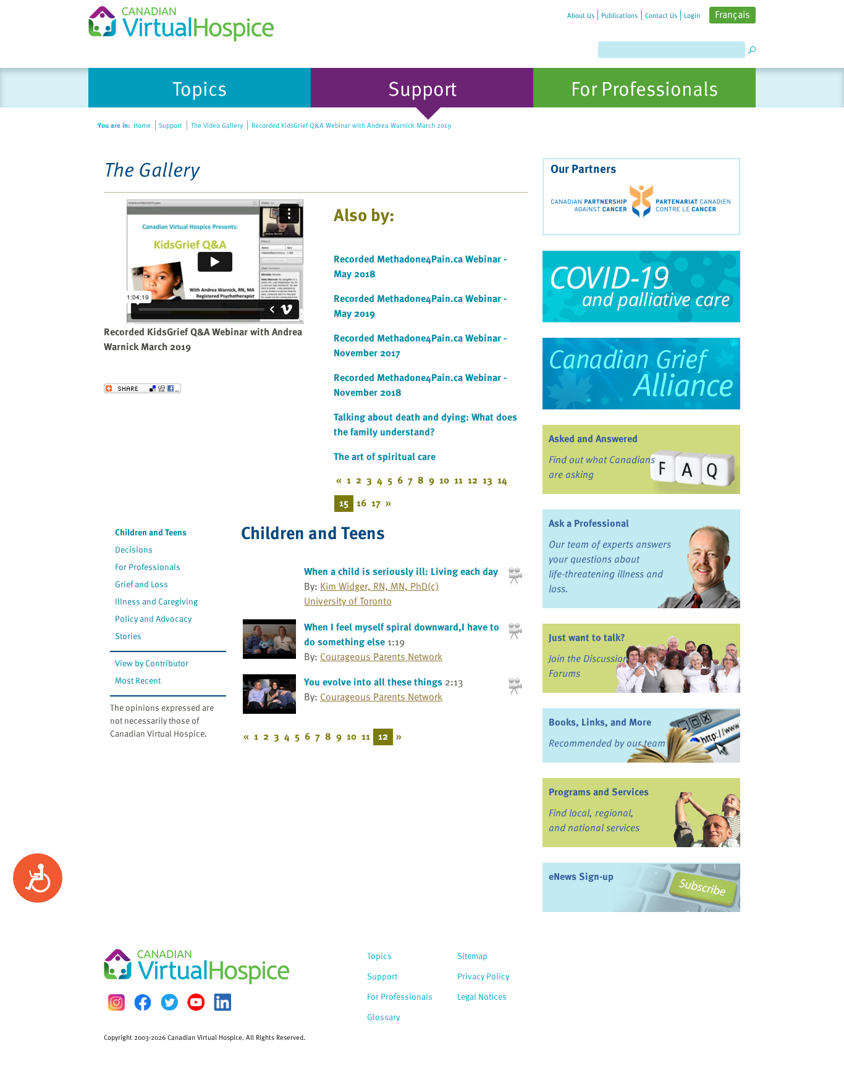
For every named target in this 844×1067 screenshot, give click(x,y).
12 (473, 479)
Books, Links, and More (600, 721)
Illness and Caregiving (156, 601)
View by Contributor (151, 662)
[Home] (188, 20)
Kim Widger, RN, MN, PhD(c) (379, 586)
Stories (128, 635)
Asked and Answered (593, 438)
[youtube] (196, 1002)
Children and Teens (151, 531)
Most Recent (138, 680)
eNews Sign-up (581, 876)
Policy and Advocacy (153, 618)
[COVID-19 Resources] (641, 286)
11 (458, 479)
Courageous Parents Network (381, 656)
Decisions (134, 549)
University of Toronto (348, 600)
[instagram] (116, 1002)
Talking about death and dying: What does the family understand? (425, 424)
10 (444, 479)
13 (487, 479)
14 (502, 479)
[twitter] (169, 1002)
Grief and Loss (141, 583)
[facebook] (142, 1002)
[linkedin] (222, 1002)
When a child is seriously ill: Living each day (401, 571)
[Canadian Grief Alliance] (641, 373)
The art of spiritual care (385, 456)
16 (361, 502)
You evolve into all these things (373, 681)
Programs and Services (599, 791)
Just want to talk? (587, 637)
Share (142, 388)
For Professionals (147, 566)
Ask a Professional (589, 523)
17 (376, 502)
